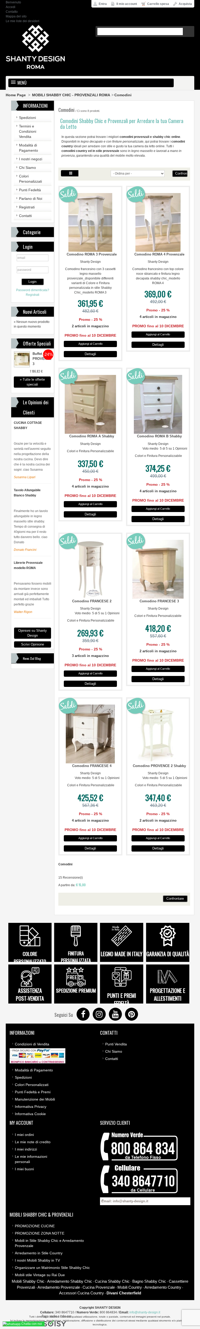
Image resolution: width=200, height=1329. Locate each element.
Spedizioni (27, 118)
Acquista (185, 4)
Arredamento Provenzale (59, 1287)
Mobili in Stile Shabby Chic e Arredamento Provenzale (49, 1243)
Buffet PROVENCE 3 (42, 359)
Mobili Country (129, 1287)
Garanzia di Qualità (167, 954)
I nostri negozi (30, 159)
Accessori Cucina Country (81, 1293)
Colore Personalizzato (30, 957)
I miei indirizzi (26, 1149)
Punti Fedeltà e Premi (33, 1092)
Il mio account (126, 4)
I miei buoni (24, 1169)
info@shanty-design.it (144, 1312)
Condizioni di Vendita (32, 1044)
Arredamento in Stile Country (39, 1253)
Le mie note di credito (33, 1142)
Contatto (12, 12)
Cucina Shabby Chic (112, 1281)
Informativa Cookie (30, 1114)
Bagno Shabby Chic (149, 1281)
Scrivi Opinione (32, 644)
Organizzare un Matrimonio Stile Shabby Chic (52, 1268)
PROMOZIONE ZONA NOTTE (39, 1233)
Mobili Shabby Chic (28, 1281)
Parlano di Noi (30, 198)
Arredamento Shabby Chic (69, 1281)
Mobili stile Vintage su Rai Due (40, 1275)
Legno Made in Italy (121, 954)
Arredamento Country (163, 1287)
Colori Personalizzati (30, 178)
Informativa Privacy (30, 1106)
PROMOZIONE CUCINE (35, 1226)
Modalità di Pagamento (28, 147)
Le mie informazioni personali (31, 1159)
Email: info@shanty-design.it (124, 1201)
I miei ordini (24, 1135)
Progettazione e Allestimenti (167, 994)
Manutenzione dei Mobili (35, 1099)
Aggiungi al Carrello (90, 343)
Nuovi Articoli (34, 311)
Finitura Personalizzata (76, 957)
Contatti (25, 216)
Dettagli (90, 354)
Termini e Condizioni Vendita (27, 131)
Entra (102, 4)
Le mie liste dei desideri (22, 21)
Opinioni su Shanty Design (32, 633)
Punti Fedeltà (30, 190)
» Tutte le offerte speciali (32, 382)
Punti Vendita (116, 1044)
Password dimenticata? (32, 290)
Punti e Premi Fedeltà (121, 999)
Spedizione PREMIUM (76, 990)
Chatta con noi (31, 1324)
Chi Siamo (27, 167)
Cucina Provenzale (99, 1287)
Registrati (27, 207)
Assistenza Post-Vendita (30, 994)
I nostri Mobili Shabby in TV (37, 1260)
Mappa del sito (16, 16)
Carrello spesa (157, 4)
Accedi (10, 7)
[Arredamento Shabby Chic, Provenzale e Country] (35, 47)
